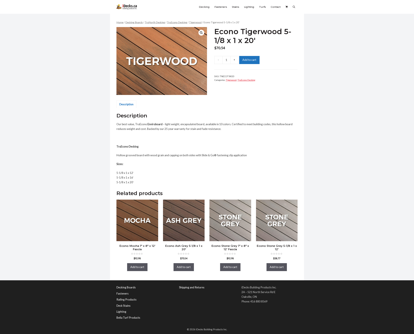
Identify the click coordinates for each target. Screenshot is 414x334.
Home (119, 22)
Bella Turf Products (128, 317)
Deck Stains (123, 305)
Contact (276, 6)
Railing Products (126, 299)
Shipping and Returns (191, 287)
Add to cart (249, 59)
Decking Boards (134, 22)
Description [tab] (126, 104)
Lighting (249, 6)
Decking (204, 6)
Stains (235, 6)
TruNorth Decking (155, 22)
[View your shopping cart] (286, 6)
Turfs (262, 6)
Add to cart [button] (137, 267)
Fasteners (220, 6)
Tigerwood (195, 22)
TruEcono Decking (177, 22)
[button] (294, 6)
